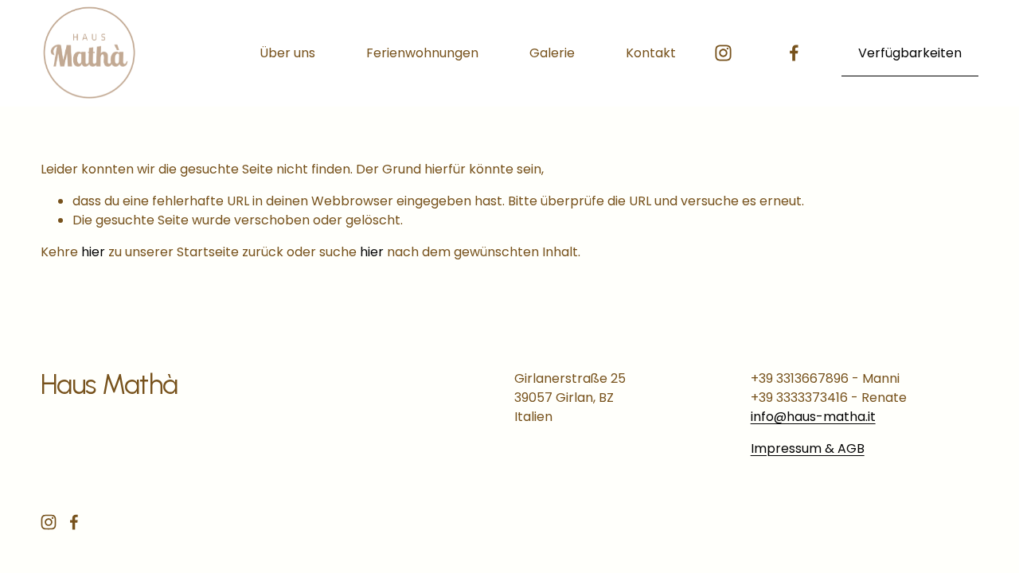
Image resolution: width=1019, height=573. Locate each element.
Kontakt (651, 53)
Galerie (552, 53)
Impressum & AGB (808, 448)
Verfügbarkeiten (910, 53)
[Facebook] (794, 53)
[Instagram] (723, 53)
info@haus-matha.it (813, 416)
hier (93, 252)
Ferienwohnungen (422, 53)
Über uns (287, 53)
